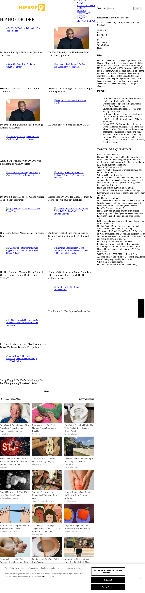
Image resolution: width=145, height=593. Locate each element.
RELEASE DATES (86, 5)
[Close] (140, 578)
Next (46, 391)
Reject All (108, 580)
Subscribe (140, 308)
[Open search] (98, 6)
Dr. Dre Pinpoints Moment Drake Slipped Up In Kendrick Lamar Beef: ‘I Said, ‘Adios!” (21, 275)
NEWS (80, 3)
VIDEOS (81, 8)
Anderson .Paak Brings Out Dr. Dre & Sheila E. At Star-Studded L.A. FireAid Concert (68, 235)
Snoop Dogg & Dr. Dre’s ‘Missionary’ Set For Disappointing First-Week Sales (21, 382)
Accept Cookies (108, 587)
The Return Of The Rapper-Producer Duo (69, 311)
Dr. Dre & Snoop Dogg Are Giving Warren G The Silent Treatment (22, 198)
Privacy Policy (48, 576)
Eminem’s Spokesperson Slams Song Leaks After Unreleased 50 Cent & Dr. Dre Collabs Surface (70, 275)
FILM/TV (81, 10)
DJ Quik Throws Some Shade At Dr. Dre (69, 124)
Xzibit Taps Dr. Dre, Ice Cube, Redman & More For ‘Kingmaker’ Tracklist (70, 198)
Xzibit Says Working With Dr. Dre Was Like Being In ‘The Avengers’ (20, 162)
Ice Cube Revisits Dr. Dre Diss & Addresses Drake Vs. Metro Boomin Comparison (23, 346)
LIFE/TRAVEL (84, 13)
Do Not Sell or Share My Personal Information (108, 571)
